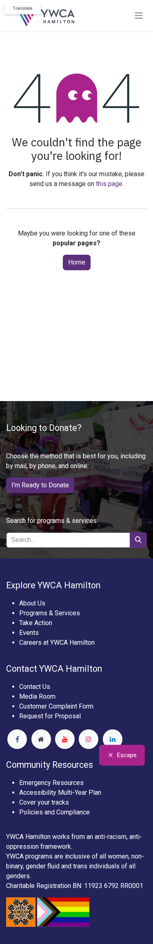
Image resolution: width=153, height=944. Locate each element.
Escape (127, 755)
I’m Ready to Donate (40, 485)
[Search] (138, 540)
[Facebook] (17, 739)
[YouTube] (65, 739)
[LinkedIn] (112, 739)
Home (76, 262)
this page (109, 184)
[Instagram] (88, 739)
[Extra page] (41, 739)
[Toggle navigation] (139, 15)
